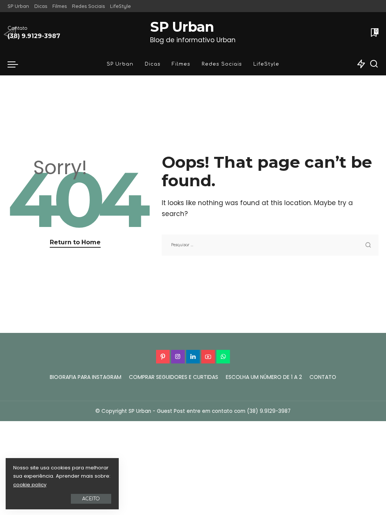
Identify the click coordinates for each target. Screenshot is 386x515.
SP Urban (182, 27)
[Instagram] (178, 356)
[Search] (373, 64)
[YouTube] (208, 356)
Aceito (91, 498)
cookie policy (29, 484)
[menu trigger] (17, 64)
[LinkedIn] (193, 356)
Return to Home (75, 242)
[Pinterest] (163, 356)
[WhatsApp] (223, 356)
